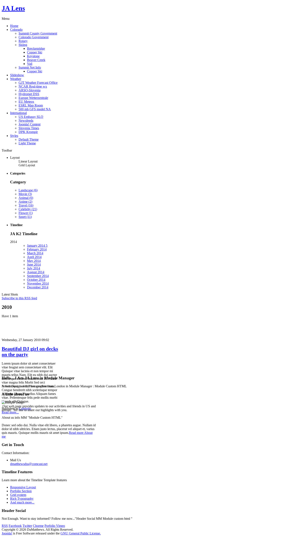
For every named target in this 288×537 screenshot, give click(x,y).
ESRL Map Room (31, 105)
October (36, 279)
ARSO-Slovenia (29, 90)
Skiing (23, 45)
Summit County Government (38, 33)
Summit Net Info (30, 67)
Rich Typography (22, 498)
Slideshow (17, 75)
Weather (15, 79)
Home (14, 26)
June (34, 264)
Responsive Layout (23, 487)
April (34, 257)
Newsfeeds (26, 120)
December (37, 287)
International (18, 113)
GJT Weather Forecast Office (38, 82)
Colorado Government (33, 37)
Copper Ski (34, 52)
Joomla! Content (29, 124)
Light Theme (27, 143)
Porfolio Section (21, 491)
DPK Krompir (28, 132)
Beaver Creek (36, 60)
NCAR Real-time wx (33, 86)
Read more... (10, 412)
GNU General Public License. (81, 533)
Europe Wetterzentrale (33, 98)
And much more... (22, 502)
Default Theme (29, 139)
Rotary (23, 41)
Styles (14, 135)
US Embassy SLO (31, 117)
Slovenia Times (29, 128)
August (35, 272)
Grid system (18, 495)
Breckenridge (36, 48)
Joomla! (7, 533)
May (34, 261)
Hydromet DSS (29, 94)
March (35, 253)
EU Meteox (26, 101)
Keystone (33, 56)
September (38, 276)
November (38, 283)
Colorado (16, 29)
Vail (29, 63)
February (37, 249)
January (37, 245)
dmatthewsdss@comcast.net (28, 464)
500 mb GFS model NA (35, 109)
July (33, 268)
